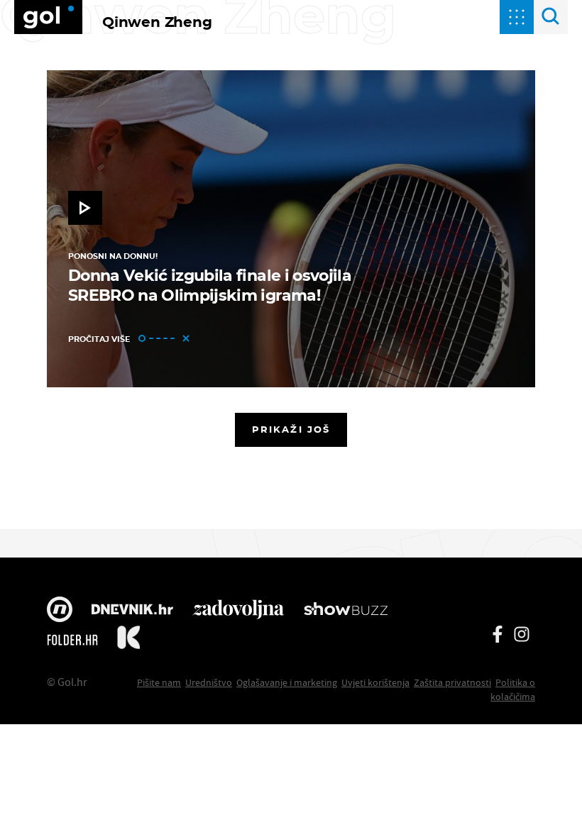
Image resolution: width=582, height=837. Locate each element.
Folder (72, 640)
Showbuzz (345, 611)
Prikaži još (291, 429)
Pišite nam (159, 682)
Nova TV (59, 611)
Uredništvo (208, 682)
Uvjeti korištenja (375, 682)
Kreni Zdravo (128, 640)
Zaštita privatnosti (452, 682)
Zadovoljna (238, 611)
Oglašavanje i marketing (286, 682)
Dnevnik (132, 611)
